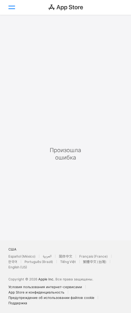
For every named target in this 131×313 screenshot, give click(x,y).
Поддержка (17, 303)
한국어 (12, 261)
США (12, 249)
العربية (47, 256)
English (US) (17, 267)
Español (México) (22, 256)
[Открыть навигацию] (11, 7)
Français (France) (93, 256)
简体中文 (65, 256)
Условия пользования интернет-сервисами (45, 286)
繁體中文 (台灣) (94, 261)
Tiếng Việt (68, 261)
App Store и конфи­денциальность (36, 292)
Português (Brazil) (39, 261)
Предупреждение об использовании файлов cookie (51, 297)
